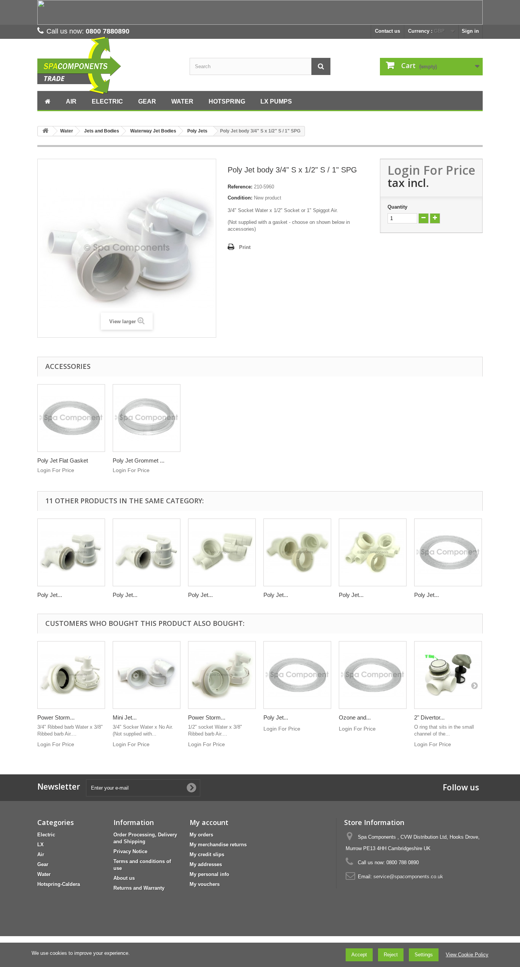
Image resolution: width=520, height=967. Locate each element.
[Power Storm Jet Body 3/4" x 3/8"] (71, 675)
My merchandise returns (218, 844)
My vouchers (205, 884)
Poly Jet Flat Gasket (62, 460)
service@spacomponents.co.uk (408, 876)
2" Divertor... (429, 717)
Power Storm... (56, 717)
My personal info (209, 874)
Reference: (240, 187)
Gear (42, 864)
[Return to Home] (45, 131)
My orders (201, 835)
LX (40, 844)
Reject (391, 954)
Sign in (470, 31)
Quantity (397, 207)
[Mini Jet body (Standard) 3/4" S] (146, 675)
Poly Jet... (49, 595)
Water (44, 874)
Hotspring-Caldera (58, 884)
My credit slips (207, 854)
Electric (46, 835)
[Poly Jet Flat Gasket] (71, 418)
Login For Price (431, 170)
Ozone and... (355, 717)
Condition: (240, 198)
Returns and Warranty (138, 888)
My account (209, 822)
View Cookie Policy (467, 954)
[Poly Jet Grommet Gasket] (146, 418)
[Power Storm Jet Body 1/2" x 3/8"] (222, 675)
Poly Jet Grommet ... (138, 460)
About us (124, 878)
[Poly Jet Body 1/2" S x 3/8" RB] (71, 552)
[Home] (47, 100)
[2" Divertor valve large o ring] (448, 675)
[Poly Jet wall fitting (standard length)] (297, 552)
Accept (359, 954)
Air (40, 854)
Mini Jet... (125, 717)
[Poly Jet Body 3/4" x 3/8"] (146, 552)
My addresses (206, 864)
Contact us (387, 31)
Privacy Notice (130, 851)
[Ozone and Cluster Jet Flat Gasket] (373, 675)
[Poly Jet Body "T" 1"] (222, 552)
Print (244, 247)
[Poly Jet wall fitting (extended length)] (373, 552)
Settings (424, 954)
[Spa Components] (107, 65)
